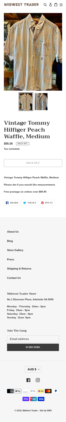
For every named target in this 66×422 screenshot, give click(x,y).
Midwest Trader (30, 410)
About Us (13, 231)
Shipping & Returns (19, 268)
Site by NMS (46, 410)
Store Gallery (15, 250)
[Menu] (61, 4)
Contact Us (14, 277)
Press (10, 259)
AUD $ (32, 369)
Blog (10, 240)
